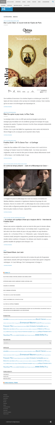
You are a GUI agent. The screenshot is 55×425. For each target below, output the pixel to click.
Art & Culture (10, 1)
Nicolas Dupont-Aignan (13, 331)
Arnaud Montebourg (12, 319)
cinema (4, 323)
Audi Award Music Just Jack (13, 252)
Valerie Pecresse (27, 335)
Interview (9, 5)
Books (29, 1)
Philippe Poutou (35, 331)
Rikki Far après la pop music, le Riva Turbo (19, 114)
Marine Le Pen (42, 329)
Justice (30, 329)
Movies (23, 1)
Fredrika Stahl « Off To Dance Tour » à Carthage (21, 142)
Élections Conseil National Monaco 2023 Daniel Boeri (17, 276)
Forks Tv (7, 272)
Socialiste (22, 335)
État (47, 335)
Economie (3, 5)
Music (11, 20)
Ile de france (23, 326)
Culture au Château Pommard (11, 304)
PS (11, 335)
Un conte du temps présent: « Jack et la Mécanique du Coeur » (26, 165)
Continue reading (8, 106)
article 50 (17, 319)
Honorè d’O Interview (9, 285)
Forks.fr (6, 8)
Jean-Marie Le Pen (13, 329)
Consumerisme (45, 1)
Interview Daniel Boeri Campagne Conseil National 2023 (17, 281)
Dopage (16, 323)
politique (40, 331)
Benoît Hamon (41, 319)
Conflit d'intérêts (8, 323)
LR (37, 329)
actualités (5, 319)
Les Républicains (34, 329)
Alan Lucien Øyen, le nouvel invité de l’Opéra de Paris (23, 22)
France (42, 323)
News (39, 1)
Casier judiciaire (48, 319)
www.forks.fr (40, 334)
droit (19, 323)
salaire (17, 335)
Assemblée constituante (23, 319)
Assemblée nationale (32, 319)
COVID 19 (13, 323)
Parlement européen (27, 331)
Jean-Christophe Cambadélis (34, 326)
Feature (34, 1)
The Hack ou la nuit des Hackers (11, 295)
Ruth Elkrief (14, 335)
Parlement (20, 331)
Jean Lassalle (20, 329)
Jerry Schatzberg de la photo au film (13, 299)
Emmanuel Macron (28, 322)
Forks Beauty (6, 374)
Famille (38, 323)
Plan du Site (26, 5)
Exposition (18, 1)
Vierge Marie (33, 335)
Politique (3, 1)
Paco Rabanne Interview (9, 290)
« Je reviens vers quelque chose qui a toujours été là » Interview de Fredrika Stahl (27, 220)
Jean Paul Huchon (25, 329)
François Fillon (8, 326)
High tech (6, 112)
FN (40, 323)
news (7, 331)
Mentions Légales (18, 5)
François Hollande (17, 326)
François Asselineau (47, 323)
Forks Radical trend (11, 382)
